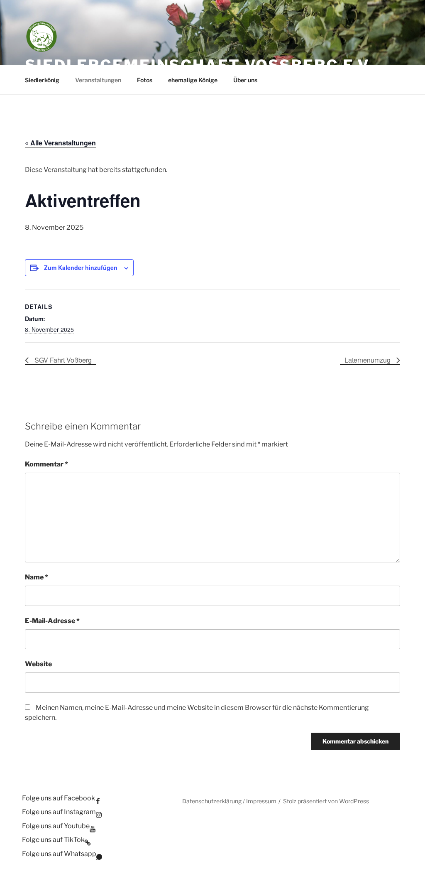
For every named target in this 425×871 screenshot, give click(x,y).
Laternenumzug (368, 360)
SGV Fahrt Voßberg (62, 360)
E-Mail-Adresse (52, 621)
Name (36, 577)
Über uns (245, 79)
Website (38, 664)
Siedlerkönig (42, 79)
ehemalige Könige (192, 79)
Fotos (144, 79)
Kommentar (46, 464)
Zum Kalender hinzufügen (80, 267)
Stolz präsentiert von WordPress (326, 801)
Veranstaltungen (98, 79)
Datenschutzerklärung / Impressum (229, 801)
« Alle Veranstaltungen (60, 142)
